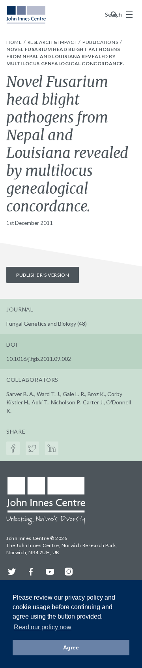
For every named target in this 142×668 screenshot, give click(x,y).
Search (114, 14)
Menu (129, 14)
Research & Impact (53, 42)
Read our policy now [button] (42, 627)
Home (14, 42)
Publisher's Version (42, 275)
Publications (100, 42)
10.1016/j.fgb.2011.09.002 (38, 358)
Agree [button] (71, 647)
